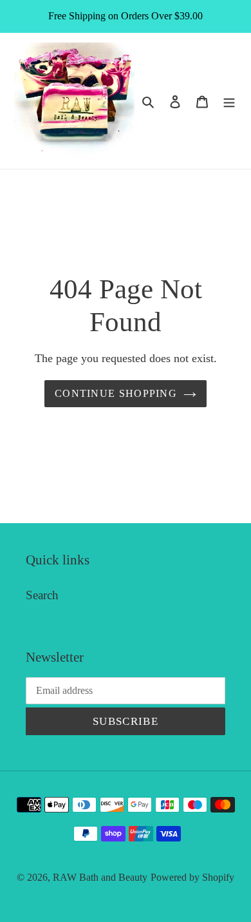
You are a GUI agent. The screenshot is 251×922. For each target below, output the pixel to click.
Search (42, 595)
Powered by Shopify (192, 877)
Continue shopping (116, 393)
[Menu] (229, 101)
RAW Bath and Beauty (100, 877)
